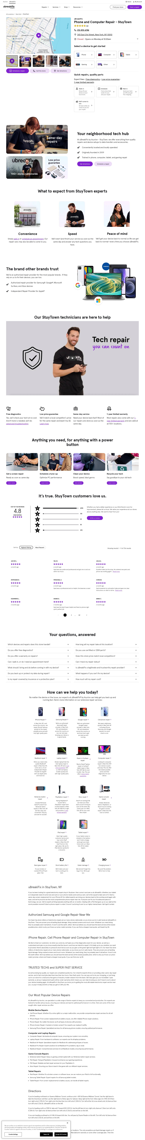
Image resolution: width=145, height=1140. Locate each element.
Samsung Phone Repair (38, 1028)
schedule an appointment (33, 238)
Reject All (46, 1134)
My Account (138, 2)
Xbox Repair (34, 1066)
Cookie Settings (13, 1134)
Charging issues (104, 865)
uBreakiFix (12, 2)
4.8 (87, 26)
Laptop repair (61, 758)
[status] (30, 568)
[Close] (67, 1123)
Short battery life (61, 865)
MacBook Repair (35, 1049)
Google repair (82, 720)
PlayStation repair (61, 797)
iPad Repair (34, 1074)
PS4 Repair (33, 1060)
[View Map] (38, 36)
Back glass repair (40, 865)
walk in (16, 238)
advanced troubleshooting (17, 423)
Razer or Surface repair (82, 759)
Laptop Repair (34, 1039)
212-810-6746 (83, 30)
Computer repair (104, 758)
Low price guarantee (111, 79)
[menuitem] (45, 7)
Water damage (83, 865)
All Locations (10, 14)
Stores (129, 2)
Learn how (44, 423)
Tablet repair (82, 832)
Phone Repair (34, 1022)
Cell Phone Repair (36, 1013)
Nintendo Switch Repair (38, 1057)
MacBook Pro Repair (37, 1046)
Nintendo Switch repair (39, 798)
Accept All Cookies (61, 1134)
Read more (116, 571)
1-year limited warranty (84, 82)
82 (79, 615)
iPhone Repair (40, 720)
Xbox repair (83, 797)
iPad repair (61, 832)
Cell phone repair (104, 720)
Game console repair (104, 798)
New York (18, 14)
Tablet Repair (34, 1081)
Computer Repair (36, 1036)
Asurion (5, 2)
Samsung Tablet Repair (37, 1077)
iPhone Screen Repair (37, 1025)
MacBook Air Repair (36, 1042)
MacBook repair (40, 758)
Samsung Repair (61, 720)
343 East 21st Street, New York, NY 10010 (94, 34)
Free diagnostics (93, 79)
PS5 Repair (33, 1063)
